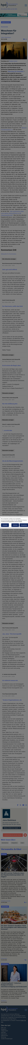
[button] (26, 6)
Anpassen (5, 525)
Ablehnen (15, 525)
